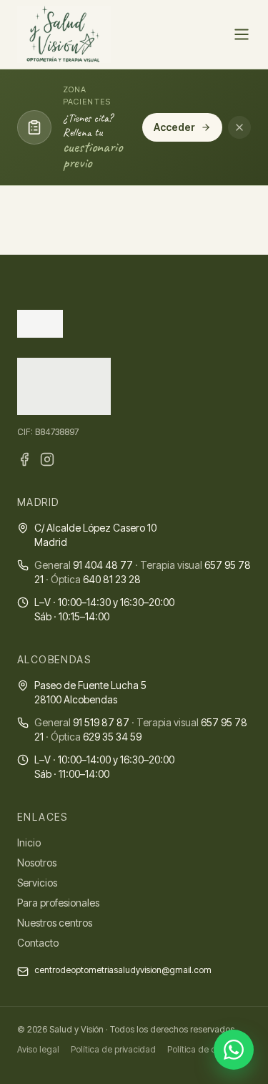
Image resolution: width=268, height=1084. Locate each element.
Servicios (37, 883)
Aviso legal (38, 1049)
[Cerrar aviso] (239, 127)
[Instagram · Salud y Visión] (47, 459)
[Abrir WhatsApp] (234, 1050)
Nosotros (36, 862)
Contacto (38, 943)
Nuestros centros (54, 923)
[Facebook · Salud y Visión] (24, 459)
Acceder (174, 127)
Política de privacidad (113, 1049)
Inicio (29, 842)
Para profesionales (58, 903)
